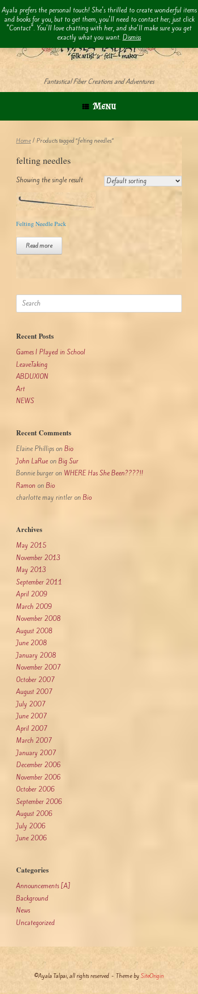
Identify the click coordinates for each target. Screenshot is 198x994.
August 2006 (34, 813)
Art (20, 389)
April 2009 (31, 594)
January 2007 (36, 753)
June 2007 (31, 716)
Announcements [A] (43, 886)
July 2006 (31, 826)
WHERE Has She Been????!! (103, 473)
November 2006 (38, 777)
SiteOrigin (152, 976)
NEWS (25, 401)
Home (23, 140)
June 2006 (31, 838)
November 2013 (38, 558)
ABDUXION (32, 376)
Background (32, 898)
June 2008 (31, 643)
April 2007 (31, 728)
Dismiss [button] (131, 37)
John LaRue (32, 461)
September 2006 (39, 802)
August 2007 (34, 692)
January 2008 (36, 655)
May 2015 (31, 545)
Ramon (25, 485)
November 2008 (38, 618)
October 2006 (35, 789)
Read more (39, 245)
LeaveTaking (31, 364)
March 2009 (34, 606)
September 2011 (39, 582)
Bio (68, 449)
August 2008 (34, 631)
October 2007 (35, 680)
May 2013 (31, 570)
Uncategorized (35, 923)
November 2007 (38, 667)
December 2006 (38, 765)
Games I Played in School (50, 352)
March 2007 (34, 740)
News (23, 910)
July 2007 (31, 704)
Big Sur (68, 461)
